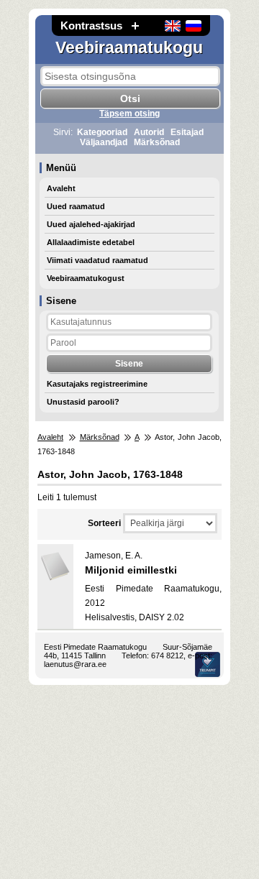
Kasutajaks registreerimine (97, 383)
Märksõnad (157, 142)
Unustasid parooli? (83, 401)
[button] (135, 25)
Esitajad (187, 132)
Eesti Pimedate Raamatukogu (95, 647)
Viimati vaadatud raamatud (97, 260)
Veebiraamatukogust (85, 278)
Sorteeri (104, 523)
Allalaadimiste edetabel (91, 242)
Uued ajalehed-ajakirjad (91, 224)
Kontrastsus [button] (91, 25)
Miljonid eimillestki (131, 570)
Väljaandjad (103, 142)
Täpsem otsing (129, 114)
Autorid (149, 132)
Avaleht (61, 188)
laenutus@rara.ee (75, 664)
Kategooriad (102, 132)
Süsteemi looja (207, 664)
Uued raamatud (76, 206)
